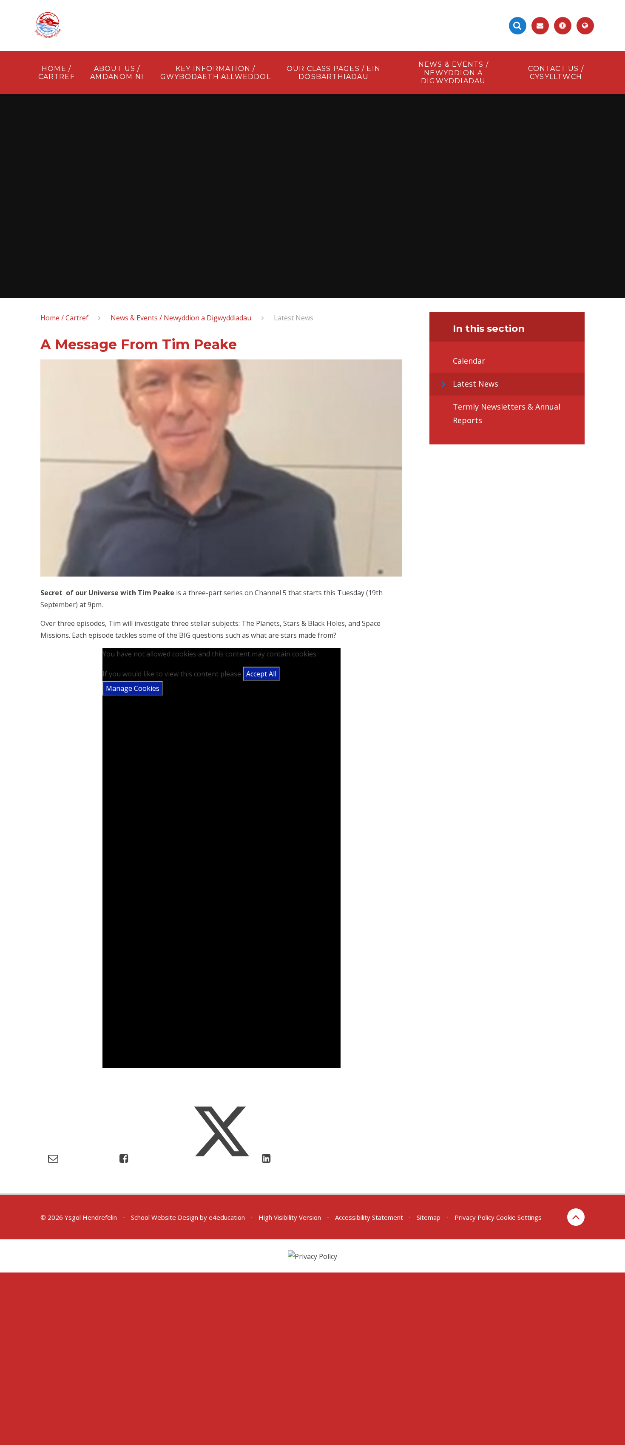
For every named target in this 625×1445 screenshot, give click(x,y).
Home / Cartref (64, 317)
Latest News (293, 317)
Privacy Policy (474, 1217)
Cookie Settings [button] (519, 1217)
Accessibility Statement (369, 1217)
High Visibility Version (290, 1217)
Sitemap (428, 1217)
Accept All (261, 674)
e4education (227, 1217)
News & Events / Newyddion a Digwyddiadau (181, 317)
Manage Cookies (132, 688)
